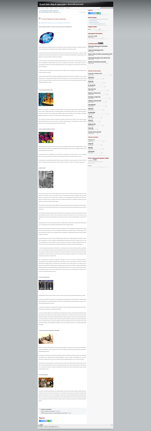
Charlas (101, 19)
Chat (104, 19)
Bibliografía (91, 22)
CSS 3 (59, 427)
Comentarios (57, 411)
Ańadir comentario (83, 12)
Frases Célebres (96, 22)
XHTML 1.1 (55, 427)
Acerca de (91, 19)
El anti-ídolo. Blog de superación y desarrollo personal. (62, 4)
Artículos (94, 19)
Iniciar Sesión (91, 20)
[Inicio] (39, 8)
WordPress (40, 426)
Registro (95, 20)
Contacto (69, 413)
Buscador (98, 19)
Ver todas (59, 12)
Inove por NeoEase (49, 427)
